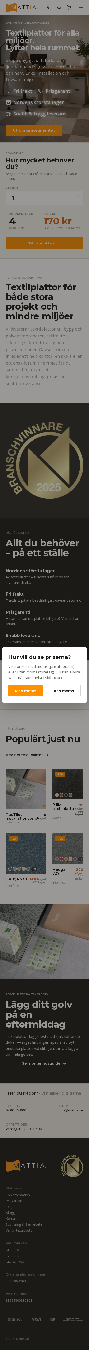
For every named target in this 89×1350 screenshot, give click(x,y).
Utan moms (63, 691)
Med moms (25, 691)
